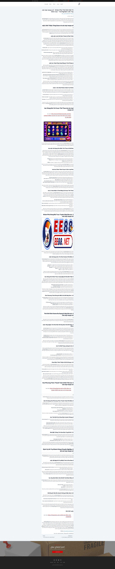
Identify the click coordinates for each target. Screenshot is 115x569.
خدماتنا (54, 4)
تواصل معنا (46, 4)
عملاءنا (50, 4)
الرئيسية (61, 4)
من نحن (58, 4)
